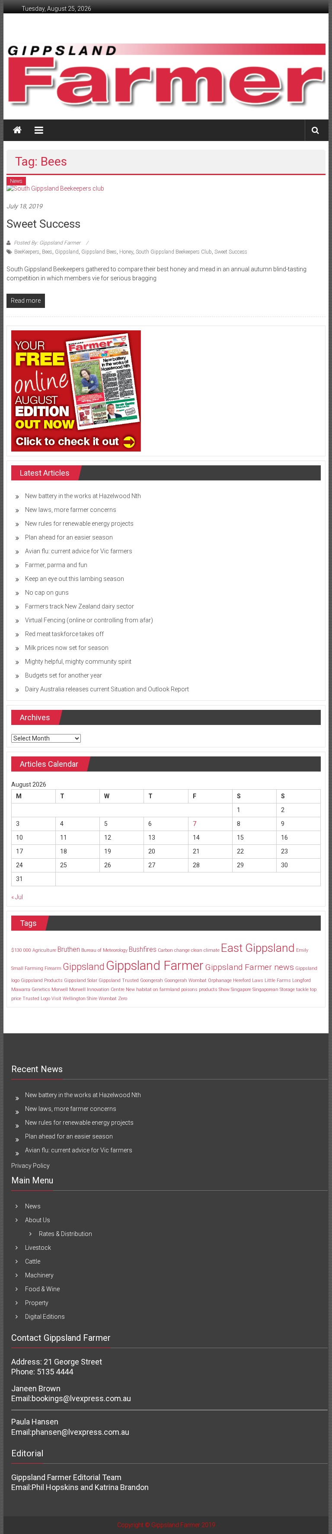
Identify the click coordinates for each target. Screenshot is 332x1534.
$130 (16, 950)
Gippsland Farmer (155, 965)
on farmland (166, 989)
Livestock (38, 1247)
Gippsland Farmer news (249, 967)
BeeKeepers (26, 252)
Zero (122, 998)
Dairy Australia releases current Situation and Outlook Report (107, 689)
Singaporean (265, 989)
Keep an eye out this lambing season (74, 578)
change (182, 950)
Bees (47, 252)
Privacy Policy (30, 1165)
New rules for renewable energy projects (79, 523)
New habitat (139, 989)
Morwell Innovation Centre (96, 989)
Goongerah (151, 980)
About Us (37, 1220)
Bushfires (142, 949)
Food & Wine (42, 1289)
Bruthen (68, 949)
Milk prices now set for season (67, 647)
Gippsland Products (42, 980)
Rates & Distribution (65, 1233)
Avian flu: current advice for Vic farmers (78, 551)
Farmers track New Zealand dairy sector (79, 606)
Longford (301, 980)
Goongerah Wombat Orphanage (198, 980)
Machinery (39, 1275)
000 (27, 950)
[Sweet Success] (55, 188)
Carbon (165, 950)
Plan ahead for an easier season (69, 537)
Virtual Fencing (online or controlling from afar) (89, 620)
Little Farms (278, 980)
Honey (126, 252)
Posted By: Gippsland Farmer (47, 243)
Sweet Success (43, 223)
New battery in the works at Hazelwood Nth (83, 496)
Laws (257, 980)
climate (212, 950)
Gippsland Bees (99, 252)
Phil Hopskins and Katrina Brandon (90, 1487)
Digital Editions (45, 1316)
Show (224, 989)
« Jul (17, 897)
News (16, 181)
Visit (56, 998)
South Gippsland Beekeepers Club (174, 252)
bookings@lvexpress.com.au (81, 1398)
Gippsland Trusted (119, 980)
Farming (34, 968)
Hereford (242, 980)
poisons (189, 989)
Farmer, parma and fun (56, 565)
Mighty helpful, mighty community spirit (78, 661)
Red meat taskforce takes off (64, 634)
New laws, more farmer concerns (70, 509)
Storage (287, 989)
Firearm (53, 968)
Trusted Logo (36, 998)
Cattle (32, 1261)
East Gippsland (258, 947)
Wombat (108, 998)
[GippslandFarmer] (17, 130)
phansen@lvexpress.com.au (80, 1432)
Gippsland (67, 252)
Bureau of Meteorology (104, 950)
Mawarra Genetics (30, 989)
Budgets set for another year (63, 675)
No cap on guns (47, 592)
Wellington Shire (80, 998)
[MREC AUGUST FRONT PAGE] (76, 390)
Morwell (59, 989)
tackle (302, 989)
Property (36, 1302)
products (208, 989)
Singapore (241, 989)
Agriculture (44, 950)
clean (196, 950)
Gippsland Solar (80, 980)
